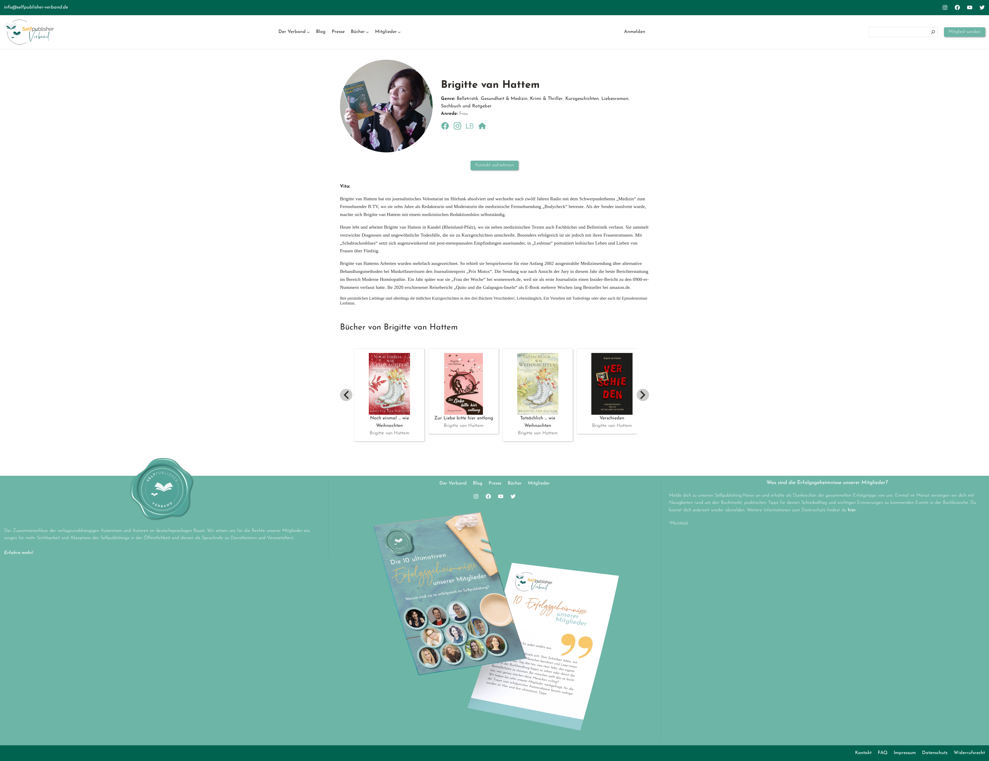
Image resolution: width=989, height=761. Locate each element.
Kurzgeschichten (582, 99)
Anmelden (634, 32)
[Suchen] (933, 32)
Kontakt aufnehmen (494, 165)
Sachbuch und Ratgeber (466, 106)
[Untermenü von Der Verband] (308, 32)
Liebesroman (614, 99)
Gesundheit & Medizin (504, 99)
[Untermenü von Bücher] (367, 32)
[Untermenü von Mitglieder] (399, 32)
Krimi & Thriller (546, 99)
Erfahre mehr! (18, 553)
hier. (852, 510)
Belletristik (467, 99)
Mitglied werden (965, 32)
